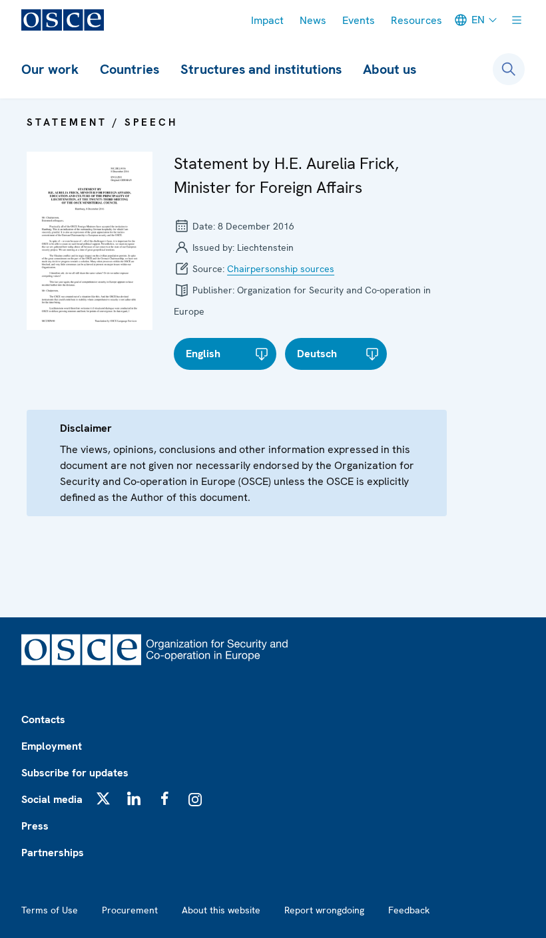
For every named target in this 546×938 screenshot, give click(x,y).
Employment (51, 746)
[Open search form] (509, 69)
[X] (103, 798)
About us (389, 69)
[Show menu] (516, 20)
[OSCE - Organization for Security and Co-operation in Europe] (62, 20)
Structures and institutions (261, 69)
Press (35, 826)
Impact (267, 20)
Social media (52, 799)
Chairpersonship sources (280, 269)
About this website (221, 910)
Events (358, 20)
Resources (416, 20)
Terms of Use (49, 910)
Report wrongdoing (324, 910)
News (313, 20)
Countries (129, 69)
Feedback (408, 910)
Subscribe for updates (75, 773)
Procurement (130, 910)
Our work (50, 69)
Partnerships (52, 853)
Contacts (43, 719)
